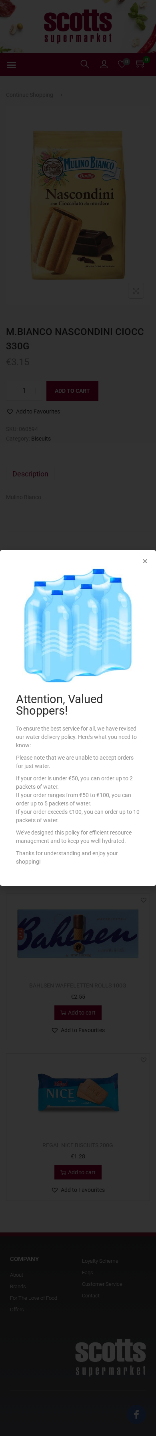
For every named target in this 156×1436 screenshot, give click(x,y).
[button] (145, 561)
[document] (78, 718)
